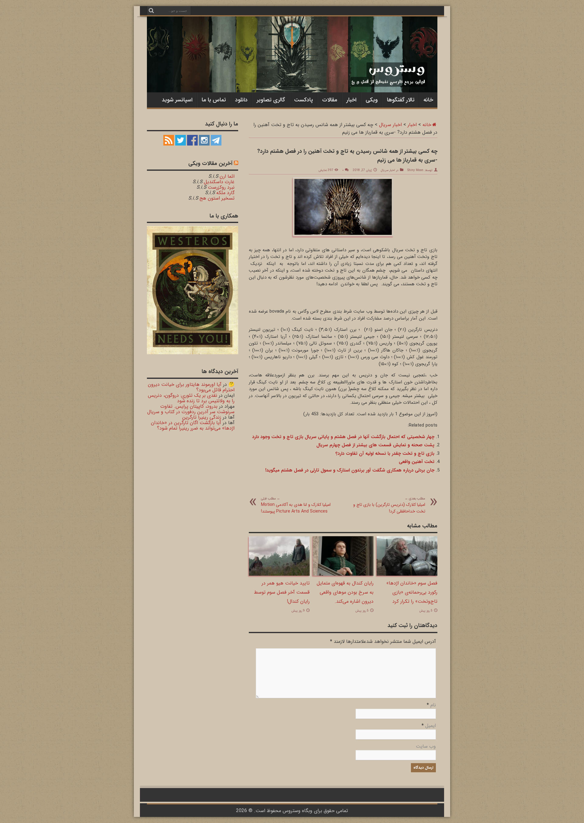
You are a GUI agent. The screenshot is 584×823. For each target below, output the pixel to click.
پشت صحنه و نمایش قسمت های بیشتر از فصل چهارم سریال (375, 445)
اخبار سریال (390, 125)
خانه (428, 100)
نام (433, 705)
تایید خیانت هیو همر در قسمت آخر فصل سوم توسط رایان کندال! (282, 592)
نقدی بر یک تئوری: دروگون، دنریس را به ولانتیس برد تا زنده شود (191, 398)
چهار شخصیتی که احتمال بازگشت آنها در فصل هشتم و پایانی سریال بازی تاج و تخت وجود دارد (343, 437)
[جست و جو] (151, 10)
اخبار (351, 100)
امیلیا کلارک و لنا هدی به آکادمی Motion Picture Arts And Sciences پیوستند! (296, 505)
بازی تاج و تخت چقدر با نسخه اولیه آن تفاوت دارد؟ (384, 453)
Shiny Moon (415, 170)
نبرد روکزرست (221, 187)
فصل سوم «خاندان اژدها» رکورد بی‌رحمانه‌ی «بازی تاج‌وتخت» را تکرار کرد (411, 592)
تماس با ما (214, 100)
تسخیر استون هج (217, 198)
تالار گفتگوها (401, 100)
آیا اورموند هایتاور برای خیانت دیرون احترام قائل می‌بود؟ (191, 387)
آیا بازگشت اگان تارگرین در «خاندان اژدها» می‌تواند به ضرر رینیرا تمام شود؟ (193, 425)
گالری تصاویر (271, 100)
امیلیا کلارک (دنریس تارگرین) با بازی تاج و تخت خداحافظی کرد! (389, 505)
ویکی (372, 100)
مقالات (329, 100)
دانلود (241, 100)
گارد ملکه (225, 193)
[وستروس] (292, 80)
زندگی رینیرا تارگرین (201, 417)
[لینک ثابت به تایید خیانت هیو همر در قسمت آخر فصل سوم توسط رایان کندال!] (279, 574)
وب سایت (426, 746)
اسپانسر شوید (177, 100)
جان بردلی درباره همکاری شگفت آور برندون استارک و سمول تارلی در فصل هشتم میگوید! (349, 470)
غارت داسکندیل (219, 182)
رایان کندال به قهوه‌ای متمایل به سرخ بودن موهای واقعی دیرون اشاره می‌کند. (345, 592)
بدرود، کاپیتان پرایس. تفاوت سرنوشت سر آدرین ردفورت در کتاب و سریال (191, 409)
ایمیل (430, 725)
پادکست (303, 100)
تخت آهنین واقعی (416, 461)
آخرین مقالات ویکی (210, 163)
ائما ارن (227, 176)
